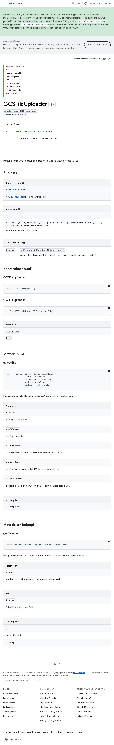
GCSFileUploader (15, 189)
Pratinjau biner (9, 707)
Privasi (54, 732)
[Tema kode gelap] (109, 285)
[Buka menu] (4, 3)
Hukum (37, 732)
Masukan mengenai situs (71, 732)
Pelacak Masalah (84, 716)
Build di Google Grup (49, 716)
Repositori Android (11, 693)
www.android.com (85, 702)
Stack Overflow (84, 711)
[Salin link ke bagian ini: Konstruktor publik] (36, 269)
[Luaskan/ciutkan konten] (23, 66)
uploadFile (12, 222)
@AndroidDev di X (48, 698)
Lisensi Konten (79, 672)
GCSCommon (20, 114)
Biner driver (8, 716)
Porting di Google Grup (50, 720)
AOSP (5, 59)
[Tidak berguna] (108, 59)
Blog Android (46, 702)
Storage (16, 607)
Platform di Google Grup (51, 711)
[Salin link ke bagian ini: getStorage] (20, 533)
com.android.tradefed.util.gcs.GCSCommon (32, 131)
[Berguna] (104, 59)
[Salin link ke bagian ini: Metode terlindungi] (36, 525)
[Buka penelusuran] (73, 3)
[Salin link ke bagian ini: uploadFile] (19, 363)
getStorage (26, 250)
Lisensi (46, 732)
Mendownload (9, 702)
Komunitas (26, 732)
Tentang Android (11, 732)
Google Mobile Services (87, 707)
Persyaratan (8, 698)
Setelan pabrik (9, 711)
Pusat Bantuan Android (87, 693)
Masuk (108, 3)
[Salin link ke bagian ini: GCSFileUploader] (28, 277)
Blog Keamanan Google (50, 707)
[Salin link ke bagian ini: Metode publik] (29, 354)
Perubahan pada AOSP (66, 28)
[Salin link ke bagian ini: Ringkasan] (22, 172)
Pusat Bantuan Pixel (85, 698)
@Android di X (46, 693)
